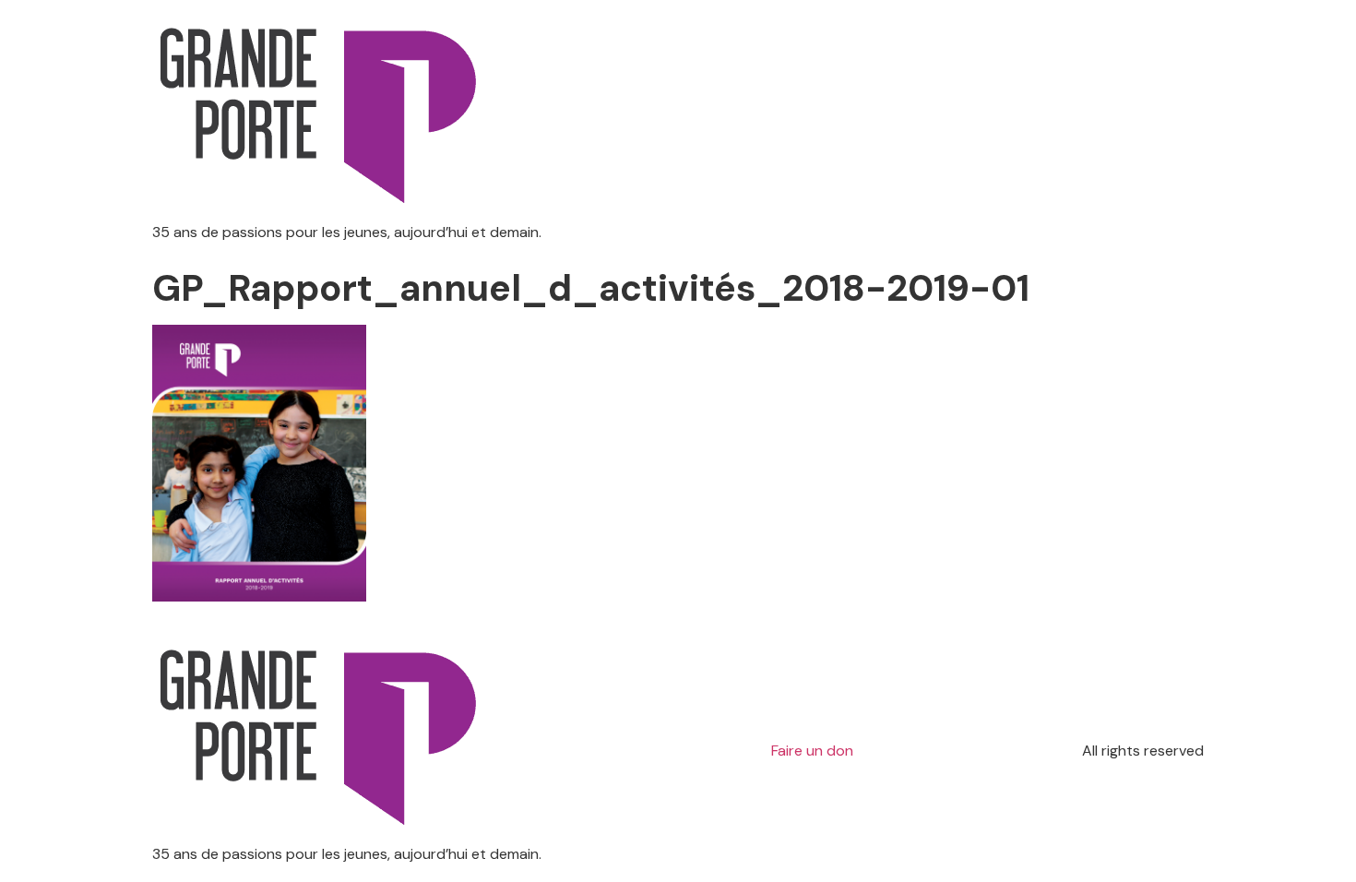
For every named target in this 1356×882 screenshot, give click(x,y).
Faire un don (812, 750)
